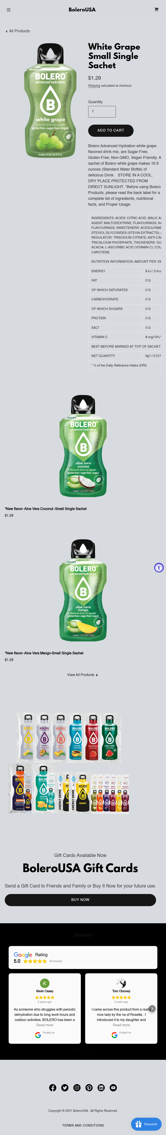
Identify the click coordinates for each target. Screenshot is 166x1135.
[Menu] (8, 9)
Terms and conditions (83, 1125)
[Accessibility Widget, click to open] (159, 567)
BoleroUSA (82, 10)
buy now (80, 900)
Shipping (94, 85)
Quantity (95, 102)
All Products (19, 31)
